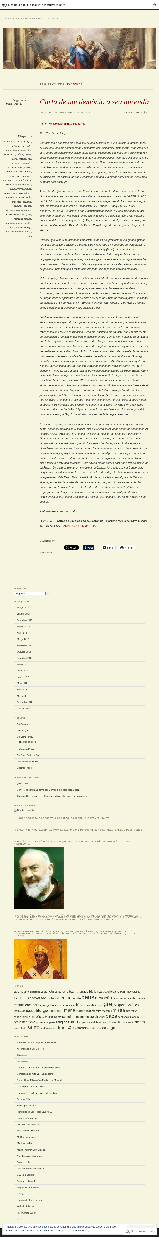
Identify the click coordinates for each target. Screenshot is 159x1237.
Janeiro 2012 (23, 708)
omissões (17, 201)
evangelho (47, 1005)
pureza (40, 1022)
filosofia (10, 184)
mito (128, 1011)
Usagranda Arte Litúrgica (29, 1200)
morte (49, 1016)
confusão (26, 163)
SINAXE (21, 1194)
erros (142, 998)
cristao (27, 167)
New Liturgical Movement (29, 1156)
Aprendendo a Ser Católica (30, 1049)
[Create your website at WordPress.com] (79, 4)
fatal (29, 180)
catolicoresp (23, 1061)
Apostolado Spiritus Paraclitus (67, 123)
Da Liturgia (22, 730)
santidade (20, 1028)
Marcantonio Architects (28, 1130)
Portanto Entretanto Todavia (31, 1168)
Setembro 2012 (24, 658)
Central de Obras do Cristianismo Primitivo (38, 1067)
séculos (20, 223)
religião (27, 218)
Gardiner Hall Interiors (28, 1124)
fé (78, 1004)
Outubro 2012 (24, 652)
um (17, 227)
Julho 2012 (22, 670)
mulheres (82, 1016)
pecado (27, 206)
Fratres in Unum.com (27, 1118)
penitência (124, 1017)
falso (23, 180)
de (20, 171)
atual (6, 154)
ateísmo (62, 991)
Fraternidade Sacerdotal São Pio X (34, 1112)
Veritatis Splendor (25, 1206)
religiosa (50, 1022)
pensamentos (13, 210)
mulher (70, 1016)
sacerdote (92, 1022)
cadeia (28, 154)
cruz (74, 998)
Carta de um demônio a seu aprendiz (95, 101)
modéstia (37, 1016)
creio (20, 167)
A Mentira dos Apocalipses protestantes (37, 1042)
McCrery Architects (26, 1137)
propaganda (20, 214)
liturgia (42, 1010)
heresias (86, 1005)
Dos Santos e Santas (27, 761)
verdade (10, 231)
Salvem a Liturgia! (26, 1181)
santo (33, 1027)
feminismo (61, 1005)
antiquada (16, 146)
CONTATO (52, 18)
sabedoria (10, 223)
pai (103, 1017)
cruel (15, 171)
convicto (12, 167)
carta (14, 159)
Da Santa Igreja (25, 737)
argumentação (13, 150)
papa (111, 1016)
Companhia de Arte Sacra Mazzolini (35, 1074)
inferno (19, 189)
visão (29, 236)
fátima (72, 1005)
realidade (18, 218)
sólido (28, 223)
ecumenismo (131, 998)
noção (28, 197)
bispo (84, 991)
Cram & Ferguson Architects (31, 1086)
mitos (134, 1011)
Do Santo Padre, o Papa (29, 755)
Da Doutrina (83, 112)
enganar (7, 180)
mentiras (107, 1011)
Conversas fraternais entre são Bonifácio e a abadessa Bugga (48, 790)
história (97, 1005)
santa (140, 1022)
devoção (103, 997)
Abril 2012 (22, 689)
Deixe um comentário (136, 112)
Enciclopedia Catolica (27, 1105)
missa (118, 1010)
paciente (27, 201)
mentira (10, 197)
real (29, 214)
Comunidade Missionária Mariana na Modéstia (40, 1080)
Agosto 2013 (23, 626)
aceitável (20, 141)
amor (27, 991)
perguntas (26, 210)
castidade (104, 991)
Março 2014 (23, 607)
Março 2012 (23, 696)
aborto (18, 991)
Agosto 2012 (23, 664)
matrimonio (83, 1010)
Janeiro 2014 (23, 614)
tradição (66, 1027)
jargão (7, 193)
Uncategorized (24, 768)
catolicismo (121, 991)
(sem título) (22, 783)
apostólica (35, 992)
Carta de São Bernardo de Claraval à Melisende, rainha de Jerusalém (52, 796)
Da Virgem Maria (25, 749)
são (55, 1028)
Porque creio (23, 1162)
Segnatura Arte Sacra (28, 1187)
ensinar (16, 180)
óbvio (12, 154)
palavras (18, 206)
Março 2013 (23, 639)
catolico (22, 159)
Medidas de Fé (24, 1143)
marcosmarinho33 (62, 112)
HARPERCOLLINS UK (75, 525)
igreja (12, 189)
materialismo (25, 193)
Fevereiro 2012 (24, 702)
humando (26, 184)
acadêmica (9, 141)
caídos (20, 154)
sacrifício (118, 1022)
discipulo (27, 176)
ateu (23, 150)
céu (29, 159)
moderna (19, 197)
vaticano (81, 1028)
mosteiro (59, 1016)
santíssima (46, 1028)
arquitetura (49, 991)
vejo (29, 227)
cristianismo (53, 998)
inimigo (27, 189)
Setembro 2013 (24, 620)
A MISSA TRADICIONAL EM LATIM (23, 18)
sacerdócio (105, 1022)
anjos (28, 141)
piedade (135, 1017)
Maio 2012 (22, 683)
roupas (83, 1022)
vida (29, 231)
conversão (38, 998)
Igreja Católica (128, 1005)
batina (73, 991)
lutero (52, 1010)
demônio (27, 171)
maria (69, 1010)
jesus (31, 1010)
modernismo (22, 1016)
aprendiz (27, 146)
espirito (19, 1005)
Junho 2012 (23, 677)
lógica (14, 193)
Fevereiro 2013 (24, 645)
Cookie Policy (81, 1230)
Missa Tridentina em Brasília (31, 1149)
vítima (23, 227)
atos (29, 150)
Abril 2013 (22, 633)
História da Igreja (27, 742)
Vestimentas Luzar (26, 1213)
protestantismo (24, 1022)
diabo (18, 176)
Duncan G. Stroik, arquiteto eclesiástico (37, 1093)
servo (11, 227)
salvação (129, 1022)
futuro (18, 184)
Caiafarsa (22, 1055)
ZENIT (20, 1219)
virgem (113, 1028)
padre (95, 1016)
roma (73, 1021)
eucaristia (32, 1005)
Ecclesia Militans (25, 1099)
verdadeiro (20, 231)
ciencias (16, 163)
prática (9, 214)
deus (12, 176)
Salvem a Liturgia (25, 1175)
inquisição (19, 1011)
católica (21, 997)
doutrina (118, 998)
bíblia (92, 991)
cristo (9, 171)
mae (60, 1010)
